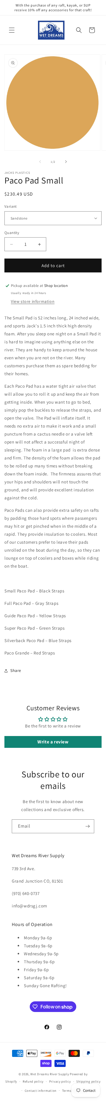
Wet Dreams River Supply (49, 1074)
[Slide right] (65, 161)
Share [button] (15, 670)
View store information (32, 301)
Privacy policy (60, 1081)
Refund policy (33, 1081)
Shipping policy (88, 1081)
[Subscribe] (87, 826)
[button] (11, 30)
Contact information (41, 1091)
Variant (10, 206)
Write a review (52, 742)
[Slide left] (40, 161)
